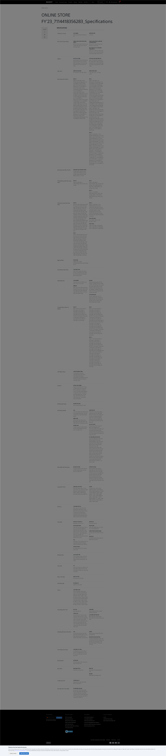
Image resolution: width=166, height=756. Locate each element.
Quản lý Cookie (13, 753)
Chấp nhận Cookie (24, 753)
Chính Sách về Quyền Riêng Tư (20, 750)
